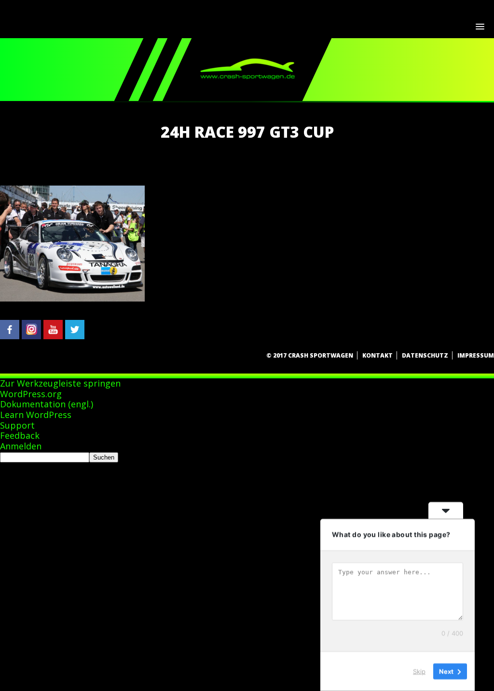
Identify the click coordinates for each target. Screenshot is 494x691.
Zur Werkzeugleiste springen (60, 383)
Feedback (20, 435)
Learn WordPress (35, 414)
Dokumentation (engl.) (46, 404)
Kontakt (377, 355)
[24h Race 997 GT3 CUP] (72, 298)
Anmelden (20, 446)
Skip (419, 671)
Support (17, 425)
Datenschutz (425, 355)
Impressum (475, 355)
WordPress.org (31, 394)
